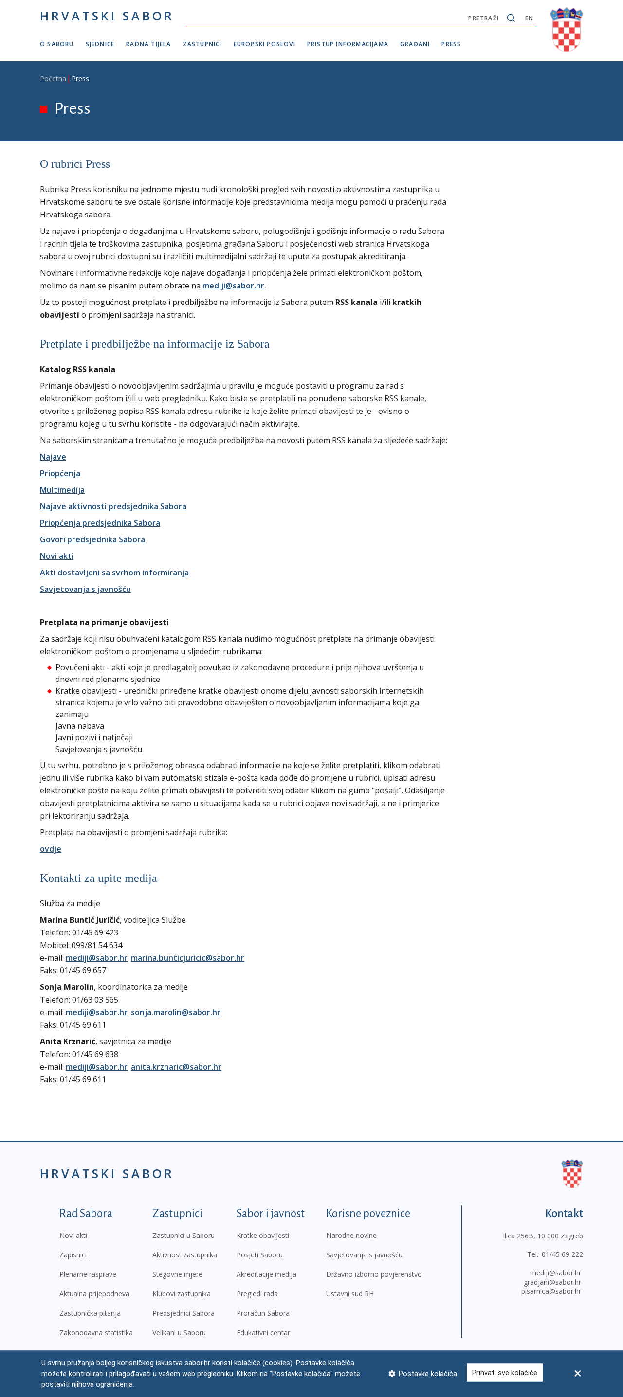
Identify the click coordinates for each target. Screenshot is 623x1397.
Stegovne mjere (177, 1274)
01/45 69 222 (562, 1254)
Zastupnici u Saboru (183, 1235)
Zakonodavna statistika (96, 1332)
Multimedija (62, 489)
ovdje (50, 848)
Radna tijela (148, 44)
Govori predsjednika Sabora (92, 539)
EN (529, 18)
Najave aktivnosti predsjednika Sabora (113, 506)
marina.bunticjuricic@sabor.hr (187, 957)
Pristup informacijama (347, 44)
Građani (415, 44)
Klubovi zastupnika (181, 1293)
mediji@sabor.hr (233, 285)
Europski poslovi (264, 44)
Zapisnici (73, 1254)
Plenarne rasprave (87, 1274)
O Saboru (57, 44)
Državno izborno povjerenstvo (374, 1274)
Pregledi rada (257, 1293)
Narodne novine (351, 1235)
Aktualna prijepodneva (94, 1293)
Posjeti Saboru (260, 1254)
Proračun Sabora (263, 1313)
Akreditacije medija (266, 1274)
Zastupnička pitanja (90, 1313)
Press (451, 44)
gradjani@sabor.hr (552, 1282)
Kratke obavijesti (263, 1235)
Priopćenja (60, 473)
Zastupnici (202, 44)
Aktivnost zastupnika (184, 1254)
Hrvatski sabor (107, 15)
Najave (53, 456)
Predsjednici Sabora (183, 1313)
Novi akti (56, 556)
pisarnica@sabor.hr (551, 1291)
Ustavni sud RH (350, 1293)
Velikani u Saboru (179, 1332)
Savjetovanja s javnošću (85, 589)
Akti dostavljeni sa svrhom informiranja (114, 572)
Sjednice (100, 44)
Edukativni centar (263, 1332)
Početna (53, 78)
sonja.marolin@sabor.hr (175, 1012)
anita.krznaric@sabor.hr (176, 1066)
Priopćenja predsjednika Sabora (100, 523)
